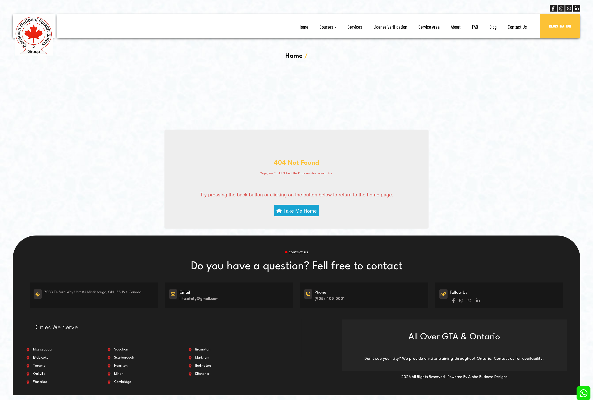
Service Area (429, 27)
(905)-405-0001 (329, 299)
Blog (493, 27)
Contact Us (517, 27)
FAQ (475, 27)
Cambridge (122, 382)
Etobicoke (40, 358)
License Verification (390, 27)
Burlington (203, 366)
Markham (202, 358)
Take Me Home (299, 210)
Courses (326, 27)
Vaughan (121, 349)
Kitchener (202, 374)
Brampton (202, 349)
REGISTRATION (560, 25)
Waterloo (40, 382)
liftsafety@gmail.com (199, 299)
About (456, 27)
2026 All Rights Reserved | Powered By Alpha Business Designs (454, 377)
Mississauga (42, 349)
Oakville (39, 374)
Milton (118, 374)
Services (354, 27)
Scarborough (124, 358)
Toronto (39, 366)
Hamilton (121, 366)
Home (303, 27)
